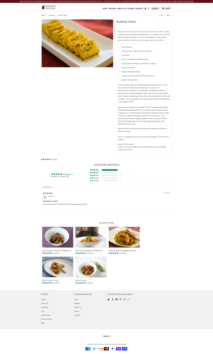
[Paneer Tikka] (77, 43)
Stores (76, 311)
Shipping (44, 307)
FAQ (42, 311)
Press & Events (46, 319)
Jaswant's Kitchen (98, 344)
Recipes (52, 15)
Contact (77, 315)
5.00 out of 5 (68, 174)
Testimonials (45, 315)
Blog (42, 323)
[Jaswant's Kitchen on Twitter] (109, 299)
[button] (46, 159)
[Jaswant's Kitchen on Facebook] (113, 299)
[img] (47, 193)
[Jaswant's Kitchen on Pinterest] (120, 299)
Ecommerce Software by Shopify (115, 344)
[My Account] (145, 9)
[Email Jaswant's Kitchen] (128, 299)
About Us (44, 303)
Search (43, 299)
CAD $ (106, 336)
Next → (169, 15)
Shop (76, 299)
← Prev (161, 15)
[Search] (149, 9)
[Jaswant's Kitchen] (49, 7)
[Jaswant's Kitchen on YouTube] (117, 299)
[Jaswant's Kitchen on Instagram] (124, 299)
